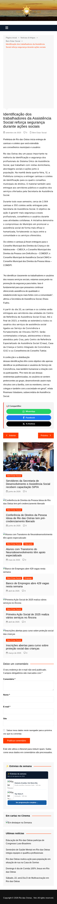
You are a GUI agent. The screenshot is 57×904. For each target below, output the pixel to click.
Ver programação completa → (27, 802)
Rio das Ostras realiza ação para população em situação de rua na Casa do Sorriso (28, 861)
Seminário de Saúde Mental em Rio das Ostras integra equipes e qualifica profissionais (28, 851)
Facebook (30, 418)
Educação (28, 544)
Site (5, 718)
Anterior (12, 435)
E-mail (6, 707)
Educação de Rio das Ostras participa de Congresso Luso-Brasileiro (25, 842)
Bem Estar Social (39, 133)
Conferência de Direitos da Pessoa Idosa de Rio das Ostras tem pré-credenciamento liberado (26, 518)
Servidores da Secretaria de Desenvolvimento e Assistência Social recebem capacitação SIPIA (28, 483)
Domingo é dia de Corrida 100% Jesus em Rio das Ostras (27, 870)
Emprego (28, 578)
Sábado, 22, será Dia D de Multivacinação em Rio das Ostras (27, 879)
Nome (6, 695)
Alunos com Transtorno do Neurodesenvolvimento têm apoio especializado (25, 552)
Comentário (9, 679)
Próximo (44, 435)
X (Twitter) (30, 424)
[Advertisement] (28, 78)
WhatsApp (30, 411)
